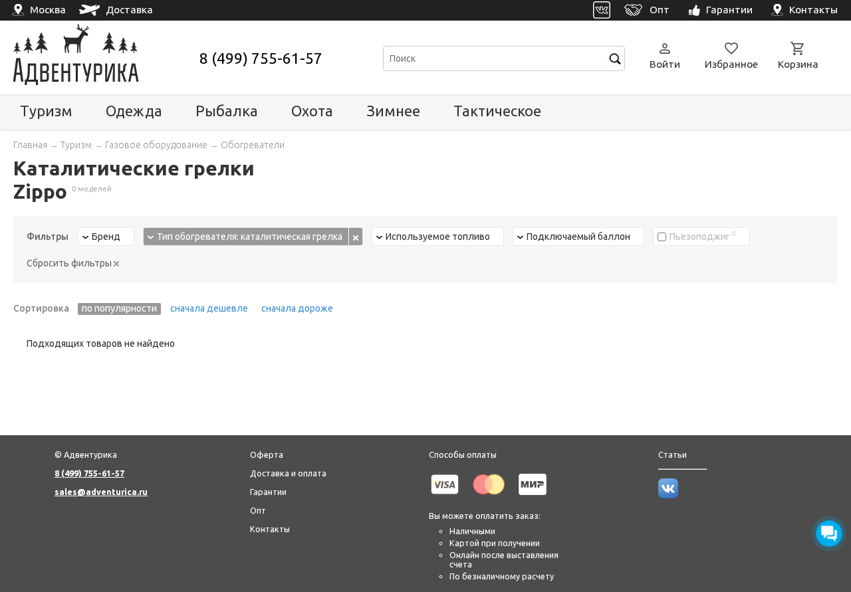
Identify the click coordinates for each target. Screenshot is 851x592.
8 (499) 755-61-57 (260, 58)
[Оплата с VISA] (445, 497)
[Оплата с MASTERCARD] (489, 497)
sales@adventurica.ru (101, 491)
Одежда (134, 110)
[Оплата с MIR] (532, 497)
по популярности (119, 308)
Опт (258, 510)
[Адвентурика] (104, 58)
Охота (312, 110)
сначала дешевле (209, 308)
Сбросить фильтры (70, 263)
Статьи (672, 454)
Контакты (270, 529)
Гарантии (268, 491)
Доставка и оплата (288, 473)
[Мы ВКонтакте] (668, 495)
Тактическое (497, 110)
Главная (30, 145)
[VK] (602, 10)
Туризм (46, 110)
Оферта (266, 454)
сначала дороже (297, 308)
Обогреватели (253, 145)
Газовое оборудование (156, 145)
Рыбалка (226, 110)
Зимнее (393, 110)
